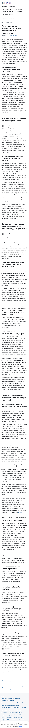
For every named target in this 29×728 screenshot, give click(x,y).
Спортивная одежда (7, 14)
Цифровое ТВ (5, 719)
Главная (3, 18)
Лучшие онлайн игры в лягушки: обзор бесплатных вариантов (13, 687)
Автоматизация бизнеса (17, 719)
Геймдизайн (18, 9)
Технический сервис (7, 9)
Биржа (20, 512)
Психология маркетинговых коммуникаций (13, 717)
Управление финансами (8, 7)
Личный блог (10, 18)
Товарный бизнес (19, 715)
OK (20, 726)
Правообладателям (6, 707)
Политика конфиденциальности (10, 705)
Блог (2, 696)
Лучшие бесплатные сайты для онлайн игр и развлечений (14, 680)
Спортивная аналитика (16, 12)
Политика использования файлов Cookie (12, 703)
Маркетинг (4, 12)
